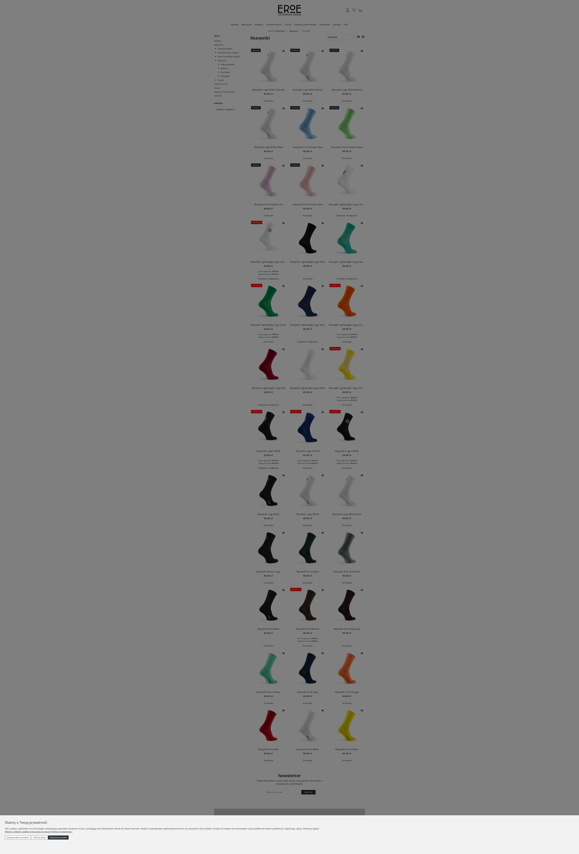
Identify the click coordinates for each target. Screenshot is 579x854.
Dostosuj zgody (39, 838)
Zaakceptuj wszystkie (58, 838)
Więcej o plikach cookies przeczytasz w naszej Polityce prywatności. (39, 831)
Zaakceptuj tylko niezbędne (17, 838)
